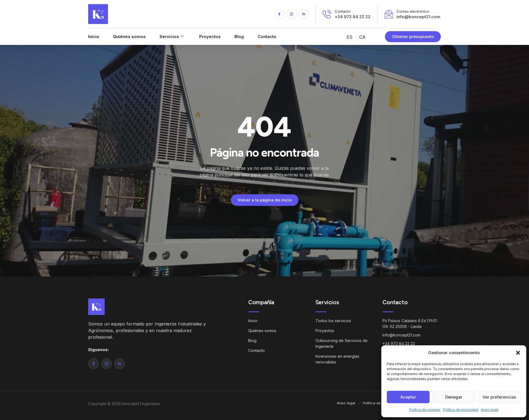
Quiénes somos (129, 36)
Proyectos (210, 36)
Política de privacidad (460, 410)
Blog (239, 36)
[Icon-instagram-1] (291, 14)
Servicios (169, 36)
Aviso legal (489, 410)
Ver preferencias (499, 397)
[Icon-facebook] (279, 14)
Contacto (267, 36)
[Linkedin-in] (304, 14)
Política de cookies (424, 410)
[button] (518, 353)
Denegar (453, 397)
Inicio (93, 36)
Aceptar (408, 397)
